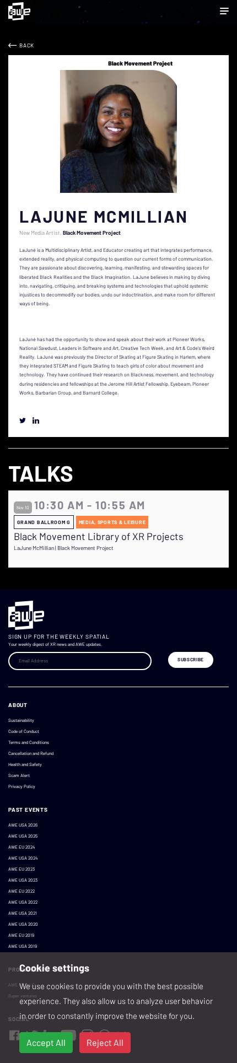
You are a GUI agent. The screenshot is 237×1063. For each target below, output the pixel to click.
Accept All (46, 1042)
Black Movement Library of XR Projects (99, 536)
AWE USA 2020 (23, 924)
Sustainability (21, 720)
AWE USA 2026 (22, 825)
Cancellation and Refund (30, 753)
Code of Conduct (23, 731)
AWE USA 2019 (22, 946)
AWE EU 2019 (21, 935)
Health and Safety (25, 764)
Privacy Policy (21, 786)
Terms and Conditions (28, 742)
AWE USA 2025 (22, 836)
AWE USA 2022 (22, 902)
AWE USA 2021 (22, 913)
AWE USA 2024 (22, 858)
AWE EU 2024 (21, 847)
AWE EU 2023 (21, 869)
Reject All (105, 1042)
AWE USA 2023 (22, 880)
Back (26, 45)
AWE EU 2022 (21, 891)
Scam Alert (19, 775)
